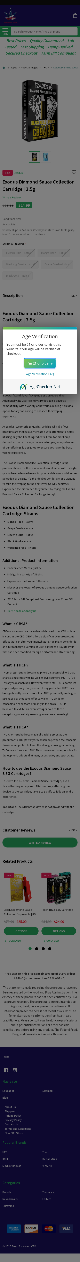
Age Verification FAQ (40, 374)
